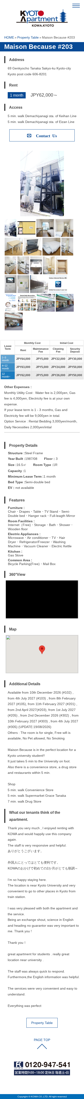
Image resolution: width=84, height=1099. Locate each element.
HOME (9, 37)
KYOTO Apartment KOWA (42, 18)
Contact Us (46, 135)
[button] (42, 650)
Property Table (28, 37)
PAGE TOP (42, 1040)
